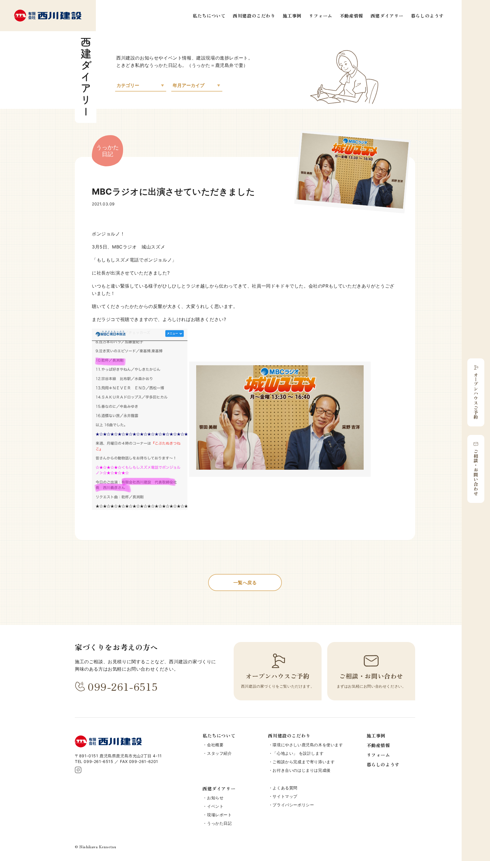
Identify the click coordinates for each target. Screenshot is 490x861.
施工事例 (292, 15)
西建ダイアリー (387, 15)
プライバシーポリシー (293, 804)
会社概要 (215, 744)
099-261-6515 (123, 686)
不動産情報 (351, 15)
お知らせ (215, 797)
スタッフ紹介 (219, 753)
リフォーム (320, 15)
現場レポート (219, 814)
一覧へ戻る (245, 582)
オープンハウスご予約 (475, 395)
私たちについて (209, 15)
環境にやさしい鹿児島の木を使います (308, 744)
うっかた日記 (219, 823)
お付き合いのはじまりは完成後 (301, 770)
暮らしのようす (427, 15)
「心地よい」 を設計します (298, 753)
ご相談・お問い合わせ (475, 472)
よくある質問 (285, 787)
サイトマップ (285, 796)
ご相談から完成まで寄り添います (304, 761)
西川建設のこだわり (254, 15)
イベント (215, 806)
